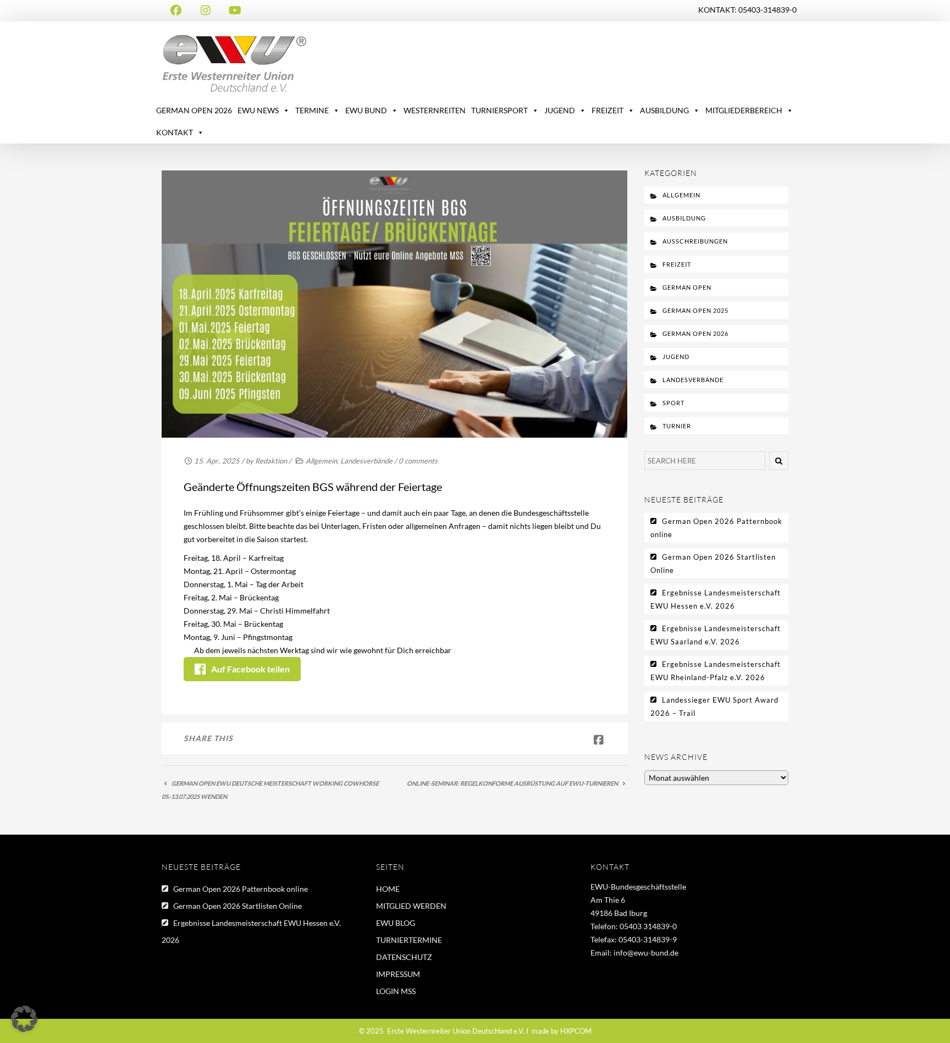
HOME (388, 888)
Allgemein (321, 460)
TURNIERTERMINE (409, 940)
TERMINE (312, 110)
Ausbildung (684, 218)
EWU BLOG (395, 923)
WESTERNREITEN (435, 110)
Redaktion (271, 460)
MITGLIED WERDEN (411, 905)
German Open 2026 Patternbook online (716, 528)
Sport (673, 402)
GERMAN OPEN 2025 (695, 310)
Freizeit (676, 264)
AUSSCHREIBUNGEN (695, 241)
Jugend (675, 356)
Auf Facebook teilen (250, 669)
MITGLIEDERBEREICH (743, 110)
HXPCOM (576, 1031)
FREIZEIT (607, 110)
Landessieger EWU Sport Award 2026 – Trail (714, 707)
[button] (24, 1019)
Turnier (676, 425)
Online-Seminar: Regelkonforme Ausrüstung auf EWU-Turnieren (512, 783)
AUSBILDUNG (664, 110)
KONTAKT (174, 132)
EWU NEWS (258, 110)
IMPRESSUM (398, 974)
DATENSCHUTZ (404, 957)
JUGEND (559, 110)
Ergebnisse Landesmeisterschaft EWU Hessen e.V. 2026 (715, 599)
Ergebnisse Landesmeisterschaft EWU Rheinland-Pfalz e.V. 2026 (715, 671)
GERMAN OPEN (686, 287)
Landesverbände (366, 460)
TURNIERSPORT (499, 110)
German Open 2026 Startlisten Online (713, 564)
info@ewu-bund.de (646, 952)
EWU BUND (366, 110)
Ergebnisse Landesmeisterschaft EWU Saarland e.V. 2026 (715, 635)
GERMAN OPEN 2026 (194, 110)
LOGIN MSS (396, 991)
